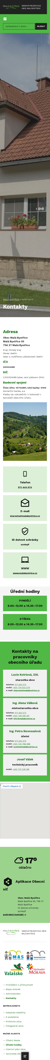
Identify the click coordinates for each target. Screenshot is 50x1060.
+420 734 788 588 (21, 744)
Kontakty (11, 998)
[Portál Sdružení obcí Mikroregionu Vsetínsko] (14, 969)
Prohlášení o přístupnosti (19, 984)
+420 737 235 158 (21, 769)
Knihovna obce (14, 1021)
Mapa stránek (13, 989)
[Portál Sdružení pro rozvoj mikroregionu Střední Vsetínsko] (35, 955)
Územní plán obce (16, 1049)
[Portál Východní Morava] (35, 968)
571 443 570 (20, 684)
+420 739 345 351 (21, 716)
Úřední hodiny (14, 1044)
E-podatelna (12, 1017)
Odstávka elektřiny (16, 1012)
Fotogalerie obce (14, 1026)
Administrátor (13, 993)
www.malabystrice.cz (25, 573)
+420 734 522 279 (21, 687)
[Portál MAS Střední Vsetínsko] (14, 955)
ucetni (16, 747)
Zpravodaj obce (14, 1053)
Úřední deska (13, 1040)
